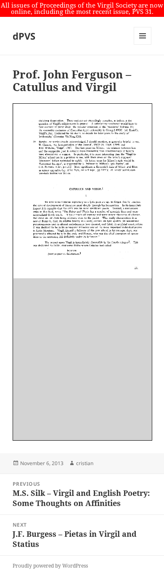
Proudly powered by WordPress (50, 565)
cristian (84, 463)
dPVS (24, 36)
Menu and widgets (142, 44)
